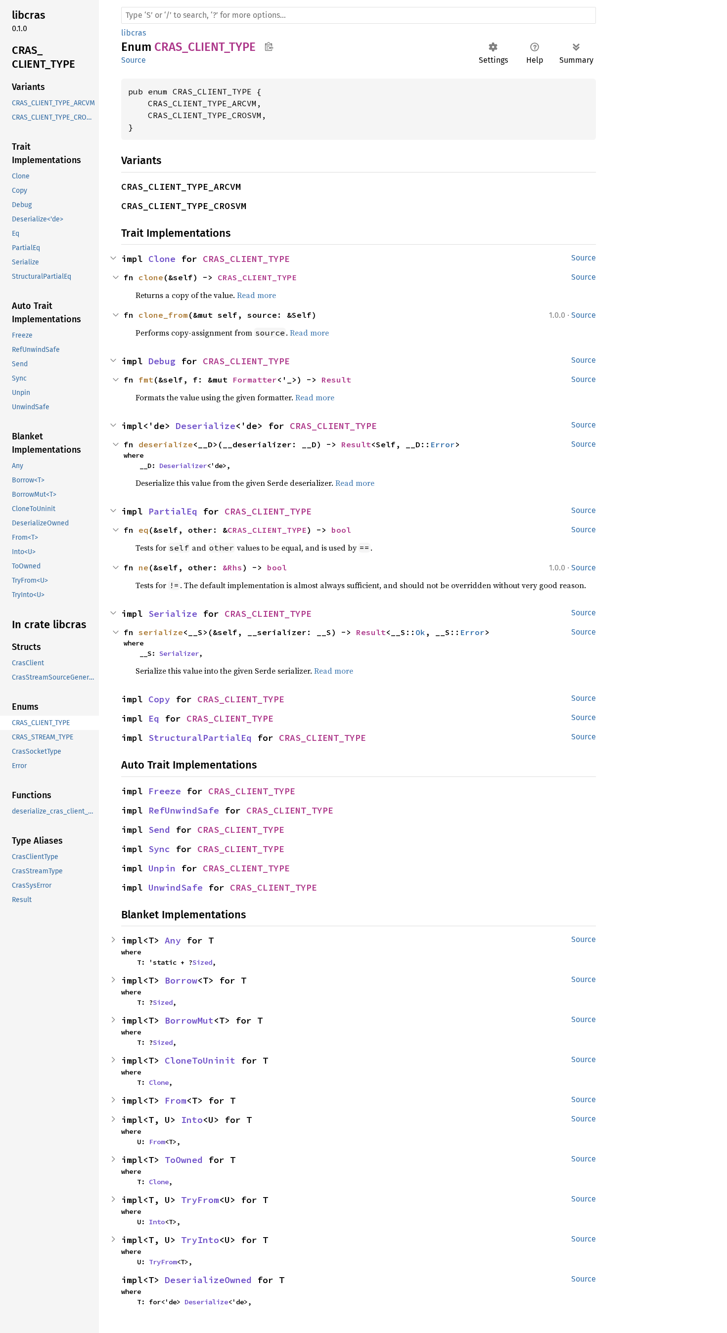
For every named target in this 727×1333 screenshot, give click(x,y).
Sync (159, 849)
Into (192, 1119)
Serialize (172, 613)
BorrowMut (189, 1020)
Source (133, 60)
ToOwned (184, 1159)
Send (159, 829)
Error (442, 444)
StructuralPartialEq (200, 737)
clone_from (163, 315)
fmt (145, 380)
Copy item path (269, 46)
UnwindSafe (175, 887)
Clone (162, 258)
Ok (420, 632)
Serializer (179, 653)
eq (143, 530)
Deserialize (205, 425)
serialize (160, 632)
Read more (256, 295)
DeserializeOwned (208, 1280)
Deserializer (183, 465)
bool (341, 530)
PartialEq (172, 511)
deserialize (165, 444)
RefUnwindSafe (183, 810)
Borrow (181, 980)
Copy (159, 699)
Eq (153, 718)
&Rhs (232, 567)
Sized (202, 962)
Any (173, 940)
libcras (133, 33)
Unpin (162, 868)
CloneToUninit (200, 1060)
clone (150, 277)
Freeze (164, 791)
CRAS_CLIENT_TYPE (246, 258)
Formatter (254, 380)
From (175, 1100)
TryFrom (200, 1199)
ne (143, 567)
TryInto (200, 1240)
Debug (162, 361)
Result (336, 380)
